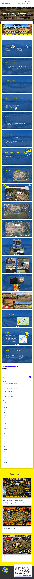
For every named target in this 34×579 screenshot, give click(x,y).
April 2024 (5, 423)
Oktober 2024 (5, 415)
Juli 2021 (5, 452)
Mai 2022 (5, 444)
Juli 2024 (5, 418)
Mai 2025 (5, 412)
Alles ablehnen (19, 575)
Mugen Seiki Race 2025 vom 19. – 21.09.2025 (10, 393)
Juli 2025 (5, 410)
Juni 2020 (5, 459)
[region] (23, 570)
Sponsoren (15, 5)
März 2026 (5, 407)
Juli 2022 (5, 441)
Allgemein (7, 366)
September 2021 (6, 449)
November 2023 (6, 428)
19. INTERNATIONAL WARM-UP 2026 (9, 391)
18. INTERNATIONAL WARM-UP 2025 (9, 396)
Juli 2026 (5, 402)
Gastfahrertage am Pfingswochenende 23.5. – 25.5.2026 (11, 388)
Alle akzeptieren (27, 575)
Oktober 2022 (5, 438)
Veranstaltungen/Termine (21, 3)
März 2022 (5, 446)
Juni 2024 (5, 420)
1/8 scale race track (20, 37)
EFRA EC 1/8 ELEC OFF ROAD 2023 (13, 366)
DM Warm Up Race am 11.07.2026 (9, 528)
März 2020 (5, 462)
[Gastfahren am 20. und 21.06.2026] (17, 544)
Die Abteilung (23, 1)
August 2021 (5, 451)
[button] (25, 1)
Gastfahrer (28, 3)
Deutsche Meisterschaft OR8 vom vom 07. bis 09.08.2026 (11, 383)
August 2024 (5, 417)
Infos (27, 5)
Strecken (29, 1)
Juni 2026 (5, 404)
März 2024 (5, 425)
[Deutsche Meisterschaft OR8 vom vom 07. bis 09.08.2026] (17, 487)
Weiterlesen (12, 503)
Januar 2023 (5, 436)
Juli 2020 (5, 457)
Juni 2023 (5, 431)
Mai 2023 (5, 433)
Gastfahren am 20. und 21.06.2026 (8, 386)
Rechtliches (21, 5)
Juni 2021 (5, 454)
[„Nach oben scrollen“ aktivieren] (32, 577)
